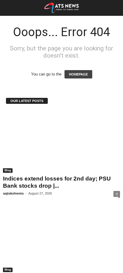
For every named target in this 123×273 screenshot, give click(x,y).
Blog (8, 171)
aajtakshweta (15, 194)
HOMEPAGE (78, 74)
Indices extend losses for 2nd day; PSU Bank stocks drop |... (56, 182)
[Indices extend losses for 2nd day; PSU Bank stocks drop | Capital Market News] (61, 142)
